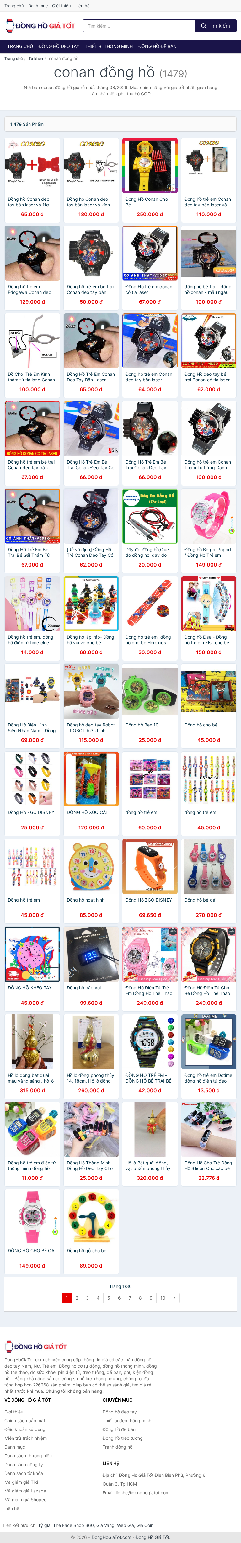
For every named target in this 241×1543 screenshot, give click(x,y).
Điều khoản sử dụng (25, 1429)
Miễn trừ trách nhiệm (25, 1438)
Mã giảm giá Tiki (21, 1482)
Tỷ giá (44, 1525)
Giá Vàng (105, 1525)
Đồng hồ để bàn (157, 46)
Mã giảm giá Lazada (25, 1490)
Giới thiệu (61, 5)
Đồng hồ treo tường (123, 1438)
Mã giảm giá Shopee (25, 1499)
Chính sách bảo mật (24, 1420)
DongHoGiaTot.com (111, 1537)
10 (162, 1298)
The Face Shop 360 (73, 1525)
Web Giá (125, 1525)
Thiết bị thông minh (109, 46)
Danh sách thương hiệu (28, 1455)
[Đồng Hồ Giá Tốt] (35, 1347)
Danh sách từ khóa (23, 1473)
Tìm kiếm (218, 26)
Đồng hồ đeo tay (59, 46)
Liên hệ (82, 5)
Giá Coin (145, 1525)
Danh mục (38, 5)
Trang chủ (14, 5)
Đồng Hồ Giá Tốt (152, 1537)
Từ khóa (36, 58)
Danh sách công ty (23, 1464)
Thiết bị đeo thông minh (127, 1420)
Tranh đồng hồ (117, 1447)
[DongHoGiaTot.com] (40, 26)
